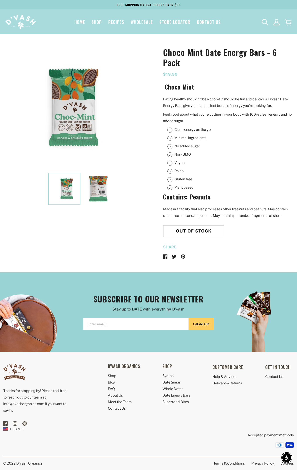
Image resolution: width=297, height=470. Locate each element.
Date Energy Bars (176, 395)
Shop (112, 376)
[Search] (265, 22)
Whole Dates (172, 389)
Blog (111, 382)
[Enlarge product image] (64, 108)
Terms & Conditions (229, 463)
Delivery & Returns (227, 383)
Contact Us (117, 408)
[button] (13, 429)
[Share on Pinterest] (183, 256)
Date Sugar (171, 382)
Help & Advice (223, 377)
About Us (115, 395)
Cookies (287, 463)
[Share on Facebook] (165, 256)
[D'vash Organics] (20, 22)
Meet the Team (120, 402)
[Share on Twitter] (174, 256)
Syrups (168, 376)
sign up (201, 324)
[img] (5, 423)
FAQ (111, 389)
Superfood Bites (175, 402)
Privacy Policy (262, 463)
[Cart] (288, 22)
